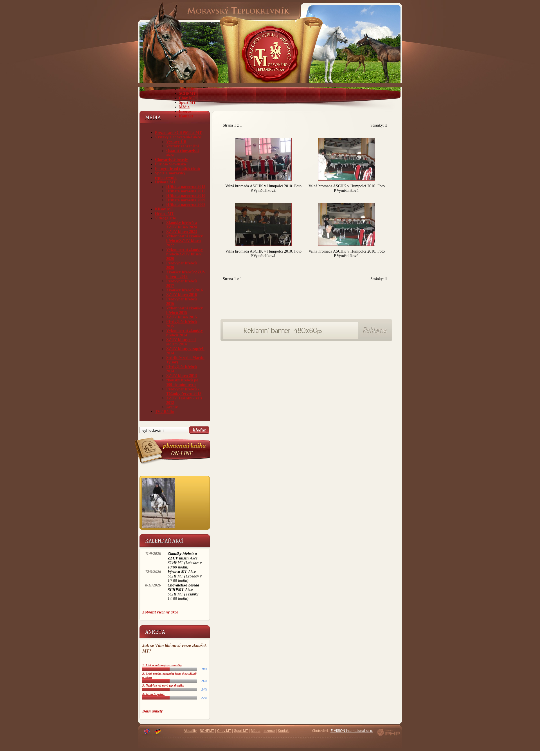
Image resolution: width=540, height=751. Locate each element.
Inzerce (185, 111)
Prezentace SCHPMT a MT (178, 133)
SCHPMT (187, 93)
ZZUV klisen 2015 (181, 317)
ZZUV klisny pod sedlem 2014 (181, 342)
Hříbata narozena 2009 (185, 200)
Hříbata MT (165, 182)
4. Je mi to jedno (153, 694)
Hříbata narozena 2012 (185, 187)
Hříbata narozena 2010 (185, 196)
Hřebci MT (164, 214)
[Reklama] (290, 337)
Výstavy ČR (176, 142)
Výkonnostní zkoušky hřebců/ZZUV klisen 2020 (184, 254)
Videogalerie (165, 218)
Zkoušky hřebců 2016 (184, 290)
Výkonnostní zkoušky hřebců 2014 (184, 333)
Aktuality (187, 89)
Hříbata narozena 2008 (185, 205)
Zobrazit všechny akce (160, 612)
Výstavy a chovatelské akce (178, 137)
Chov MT (187, 98)
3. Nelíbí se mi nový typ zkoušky (163, 685)
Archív (172, 407)
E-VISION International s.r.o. (351, 731)
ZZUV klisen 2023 (181, 232)
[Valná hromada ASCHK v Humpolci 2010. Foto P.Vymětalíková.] (263, 179)
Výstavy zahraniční (182, 146)
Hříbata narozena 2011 (185, 191)
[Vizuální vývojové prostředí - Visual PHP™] (388, 736)
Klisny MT (164, 209)
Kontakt (186, 116)
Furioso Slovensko (170, 164)
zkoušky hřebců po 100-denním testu (182, 382)
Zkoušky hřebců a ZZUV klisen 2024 (181, 225)
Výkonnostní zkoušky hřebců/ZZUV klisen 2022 (184, 240)
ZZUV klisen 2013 (181, 376)
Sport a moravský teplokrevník (170, 175)
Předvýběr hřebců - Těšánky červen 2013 (183, 391)
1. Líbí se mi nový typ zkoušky (162, 665)
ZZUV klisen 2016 (181, 295)
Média (184, 107)
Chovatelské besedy (171, 160)
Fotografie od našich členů (177, 169)
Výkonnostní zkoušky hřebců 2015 (184, 310)
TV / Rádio (164, 412)
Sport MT (187, 102)
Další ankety (152, 711)
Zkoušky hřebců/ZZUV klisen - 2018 (186, 274)
